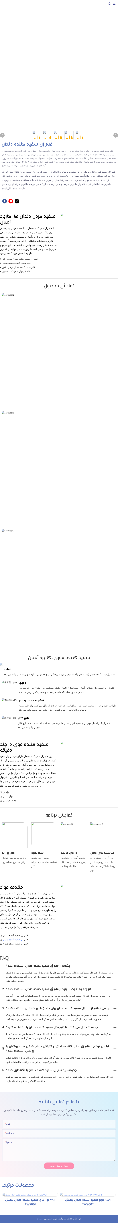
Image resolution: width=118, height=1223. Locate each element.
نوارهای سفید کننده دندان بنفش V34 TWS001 (30, 1202)
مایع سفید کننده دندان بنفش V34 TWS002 (88, 1202)
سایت (40, 1218)
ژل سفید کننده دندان (13, 939)
